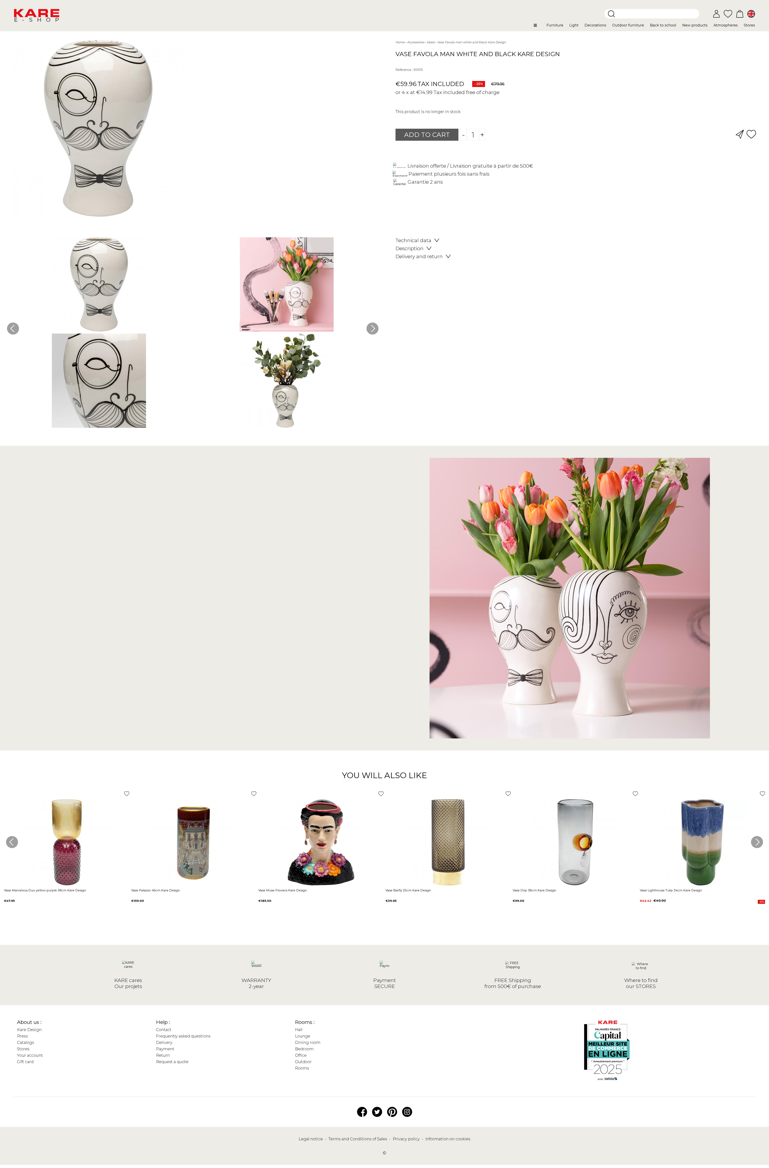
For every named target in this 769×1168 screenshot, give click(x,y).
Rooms (302, 1068)
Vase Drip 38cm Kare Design (534, 890)
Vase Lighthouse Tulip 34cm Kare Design (671, 890)
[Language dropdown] (751, 14)
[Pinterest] (392, 1111)
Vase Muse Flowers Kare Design (282, 890)
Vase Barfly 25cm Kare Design (408, 890)
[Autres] (539, 27)
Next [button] (372, 329)
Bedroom (304, 1049)
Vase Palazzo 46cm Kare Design (155, 890)
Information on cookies (447, 1139)
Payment (165, 1049)
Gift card (25, 1061)
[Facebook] (362, 1111)
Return (163, 1055)
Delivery (164, 1042)
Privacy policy (407, 1139)
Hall (298, 1029)
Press (22, 1036)
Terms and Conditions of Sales (358, 1139)
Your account (30, 1055)
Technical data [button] (413, 240)
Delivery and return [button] (419, 256)
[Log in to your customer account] (716, 14)
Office (301, 1055)
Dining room (307, 1042)
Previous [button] (13, 329)
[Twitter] (377, 1111)
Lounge (302, 1036)
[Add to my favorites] (751, 134)
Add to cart (427, 135)
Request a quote (172, 1061)
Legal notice (311, 1139)
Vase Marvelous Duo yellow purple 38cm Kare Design (45, 890)
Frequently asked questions (183, 1036)
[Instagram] (407, 1111)
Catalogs (25, 1042)
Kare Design (29, 1029)
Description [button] (410, 248)
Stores (23, 1049)
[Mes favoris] (728, 13)
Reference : (404, 70)
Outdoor (303, 1061)
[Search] (611, 14)
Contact (163, 1029)
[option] (192, 333)
